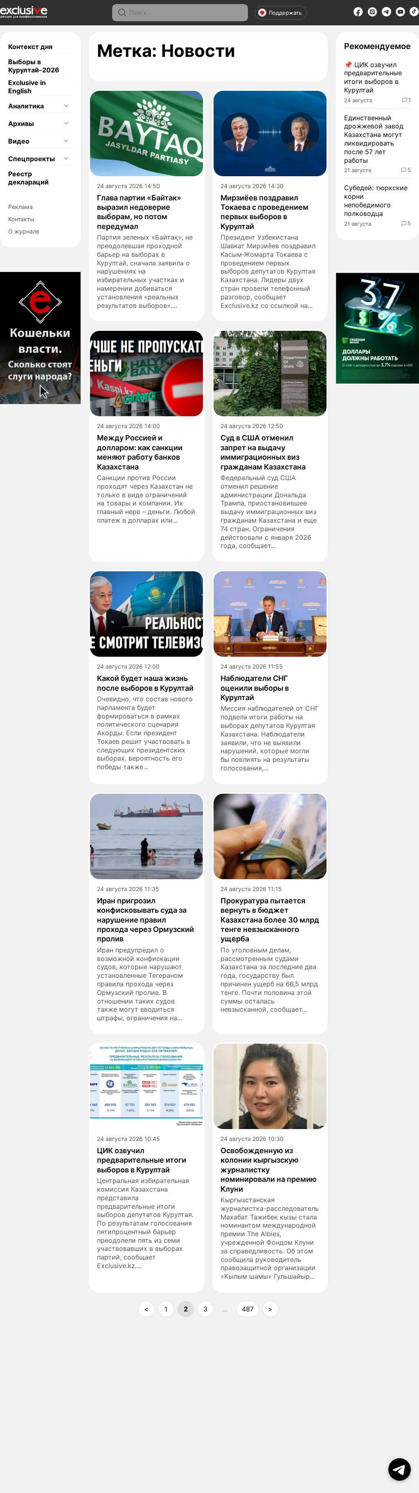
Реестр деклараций (28, 178)
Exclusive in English (27, 87)
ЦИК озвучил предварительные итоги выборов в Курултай (141, 1160)
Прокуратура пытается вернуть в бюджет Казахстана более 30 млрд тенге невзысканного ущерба (270, 919)
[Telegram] (386, 14)
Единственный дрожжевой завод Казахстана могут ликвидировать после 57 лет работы (373, 139)
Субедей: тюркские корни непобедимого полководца (376, 200)
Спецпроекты (31, 159)
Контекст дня (30, 47)
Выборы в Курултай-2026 (33, 66)
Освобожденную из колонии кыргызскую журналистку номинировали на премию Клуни (269, 1169)
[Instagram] (372, 14)
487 (248, 1309)
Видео (18, 141)
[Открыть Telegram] (399, 1469)
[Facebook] (358, 14)
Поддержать (285, 12)
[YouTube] (400, 14)
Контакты (21, 219)
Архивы (21, 123)
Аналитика (26, 106)
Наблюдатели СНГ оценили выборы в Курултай (255, 688)
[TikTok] (414, 14)
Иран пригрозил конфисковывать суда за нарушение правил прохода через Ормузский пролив (145, 919)
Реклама (20, 206)
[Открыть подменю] (65, 105)
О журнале (23, 231)
